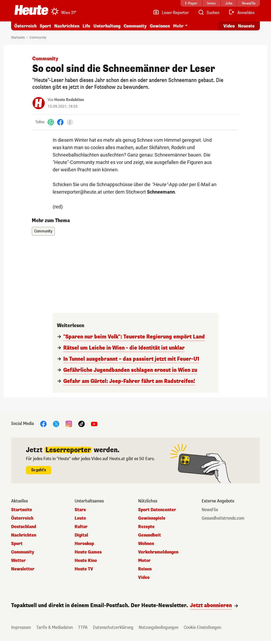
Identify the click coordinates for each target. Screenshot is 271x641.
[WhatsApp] (51, 122)
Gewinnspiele (151, 518)
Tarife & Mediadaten (54, 627)
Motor (144, 560)
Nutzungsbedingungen (158, 627)
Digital (81, 535)
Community (135, 26)
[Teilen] (70, 122)
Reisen (145, 569)
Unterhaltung (106, 26)
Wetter (18, 560)
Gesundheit (149, 535)
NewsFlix (210, 509)
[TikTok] (81, 423)
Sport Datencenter (157, 509)
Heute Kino (86, 560)
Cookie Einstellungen (202, 627)
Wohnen (146, 543)
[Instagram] (69, 423)
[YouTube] (94, 423)
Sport (45, 26)
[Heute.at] (31, 10)
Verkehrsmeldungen (158, 552)
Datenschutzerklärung (113, 627)
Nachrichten (23, 535)
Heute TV (84, 569)
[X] (56, 423)
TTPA (83, 627)
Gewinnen (160, 26)
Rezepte (146, 526)
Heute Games (88, 552)
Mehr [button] (178, 26)
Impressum (21, 627)
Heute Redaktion (69, 99)
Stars (80, 509)
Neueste (246, 26)
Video (229, 26)
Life (86, 26)
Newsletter (22, 569)
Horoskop (84, 543)
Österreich (25, 26)
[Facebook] (60, 122)
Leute (80, 518)
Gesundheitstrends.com (223, 518)
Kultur (81, 526)
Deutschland (23, 526)
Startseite (18, 37)
